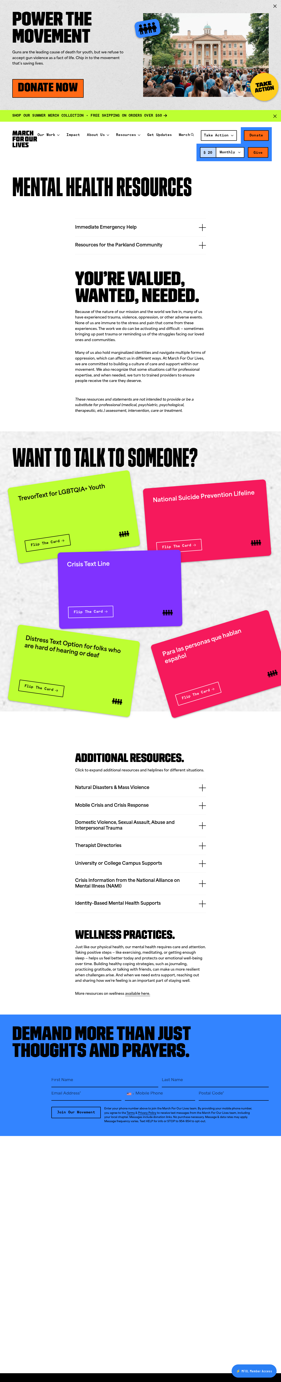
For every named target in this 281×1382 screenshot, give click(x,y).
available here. (137, 994)
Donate (256, 135)
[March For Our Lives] (25, 138)
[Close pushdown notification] (275, 6)
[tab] (140, 227)
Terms (131, 1113)
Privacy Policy (147, 1113)
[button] (192, 135)
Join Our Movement (76, 1112)
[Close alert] (275, 116)
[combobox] (230, 152)
